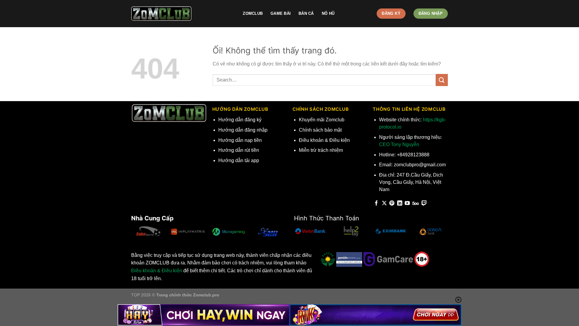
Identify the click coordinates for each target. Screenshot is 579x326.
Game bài (281, 13)
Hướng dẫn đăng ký (239, 119)
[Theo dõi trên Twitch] (424, 203)
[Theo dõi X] (384, 203)
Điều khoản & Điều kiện (324, 140)
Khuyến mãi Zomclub (321, 119)
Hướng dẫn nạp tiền (240, 140)
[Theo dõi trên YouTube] (407, 203)
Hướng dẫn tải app (238, 160)
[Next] (284, 233)
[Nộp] (442, 80)
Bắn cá (306, 13)
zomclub (253, 13)
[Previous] (131, 233)
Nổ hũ (328, 13)
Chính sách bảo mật (320, 130)
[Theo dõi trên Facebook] (376, 203)
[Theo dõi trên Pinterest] (391, 203)
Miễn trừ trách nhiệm (321, 150)
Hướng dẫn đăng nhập (242, 130)
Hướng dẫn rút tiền (238, 150)
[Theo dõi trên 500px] (415, 203)
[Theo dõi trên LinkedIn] (399, 203)
